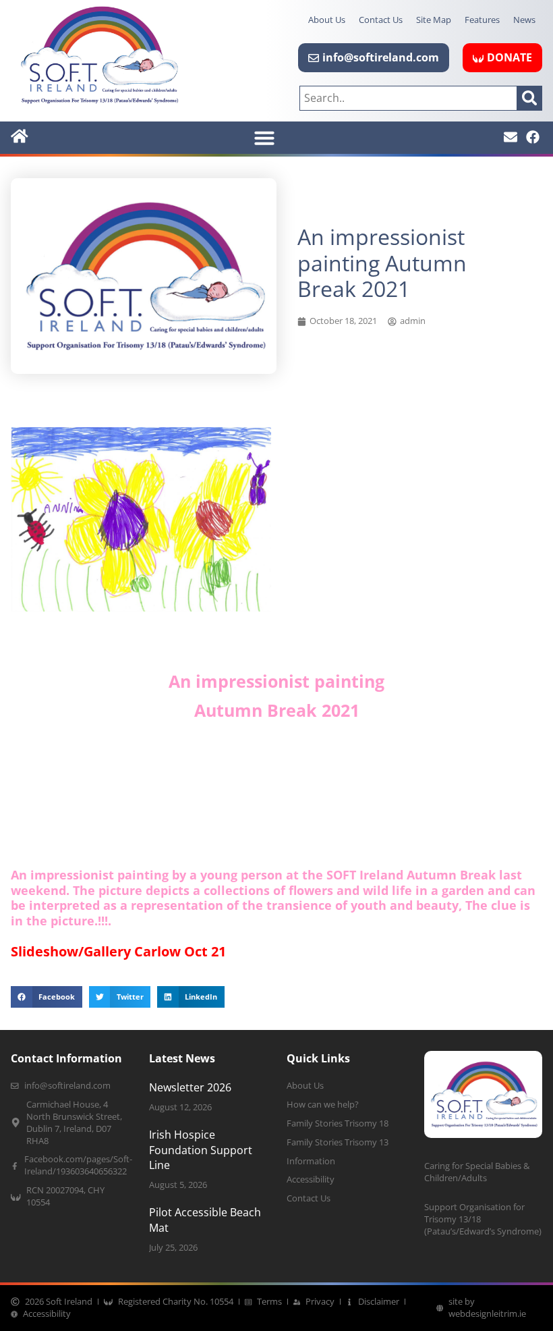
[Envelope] (510, 137)
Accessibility (310, 1179)
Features (482, 19)
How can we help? (323, 1104)
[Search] (529, 98)
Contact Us (381, 19)
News (524, 19)
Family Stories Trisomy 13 (337, 1142)
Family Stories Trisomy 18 (337, 1123)
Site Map (433, 19)
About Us (326, 19)
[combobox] (408, 98)
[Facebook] (532, 137)
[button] (264, 137)
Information (311, 1161)
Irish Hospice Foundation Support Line (200, 1149)
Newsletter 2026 (190, 1087)
